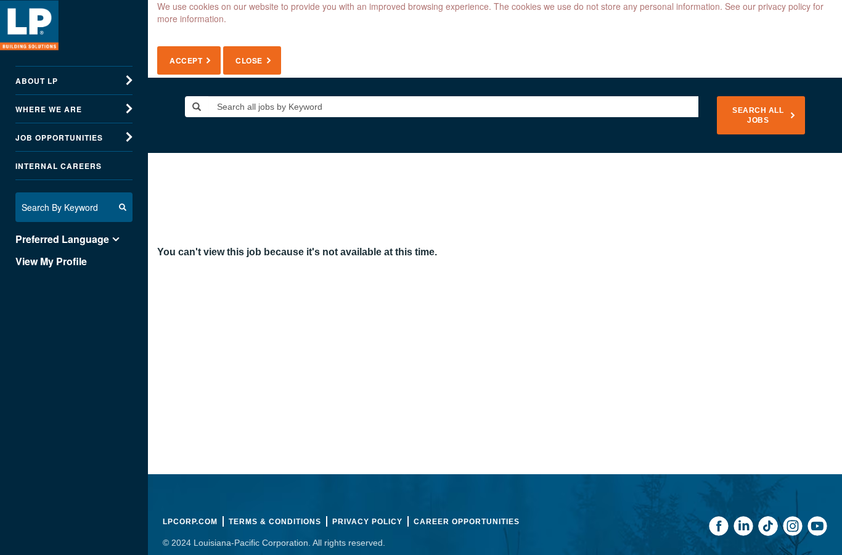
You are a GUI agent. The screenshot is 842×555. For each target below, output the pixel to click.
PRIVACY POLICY (367, 521)
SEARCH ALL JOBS (757, 115)
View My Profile (51, 261)
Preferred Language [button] (62, 239)
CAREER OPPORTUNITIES (467, 521)
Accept (186, 60)
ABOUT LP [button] (36, 81)
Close (249, 60)
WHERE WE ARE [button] (48, 109)
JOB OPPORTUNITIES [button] (59, 137)
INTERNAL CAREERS (58, 166)
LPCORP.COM (190, 521)
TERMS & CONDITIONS (275, 521)
